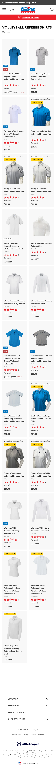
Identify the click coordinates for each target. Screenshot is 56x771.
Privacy (26, 735)
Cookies (33, 735)
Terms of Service (16, 735)
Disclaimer (41, 735)
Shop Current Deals (30, 17)
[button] (14, 256)
